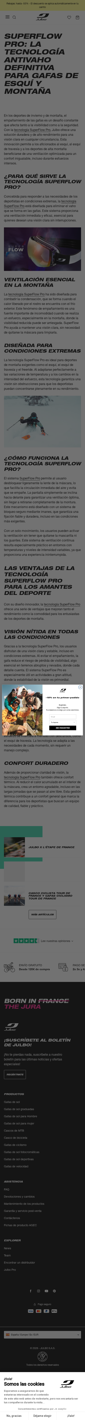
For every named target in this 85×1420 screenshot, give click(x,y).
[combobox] (62, 722)
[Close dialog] (80, 687)
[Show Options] (74, 722)
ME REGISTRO (63, 728)
